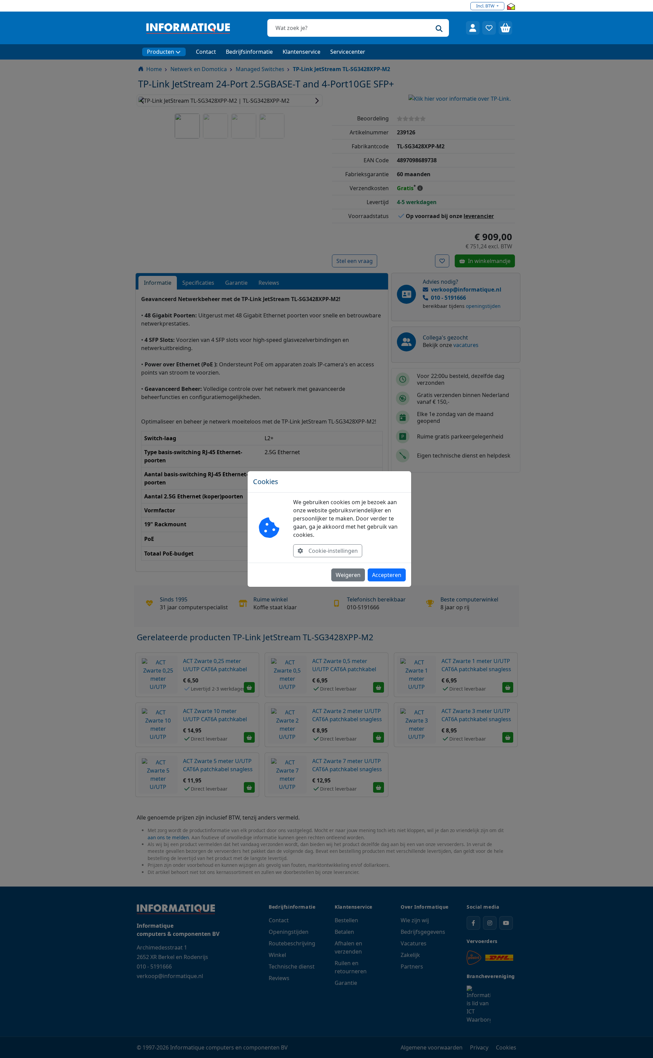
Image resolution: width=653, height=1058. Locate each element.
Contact (206, 51)
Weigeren (348, 575)
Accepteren (386, 575)
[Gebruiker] (473, 28)
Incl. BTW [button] (486, 6)
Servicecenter (347, 51)
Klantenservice (301, 51)
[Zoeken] (439, 27)
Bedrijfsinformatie (249, 51)
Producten (160, 51)
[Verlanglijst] (489, 28)
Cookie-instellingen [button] (333, 551)
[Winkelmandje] (505, 28)
